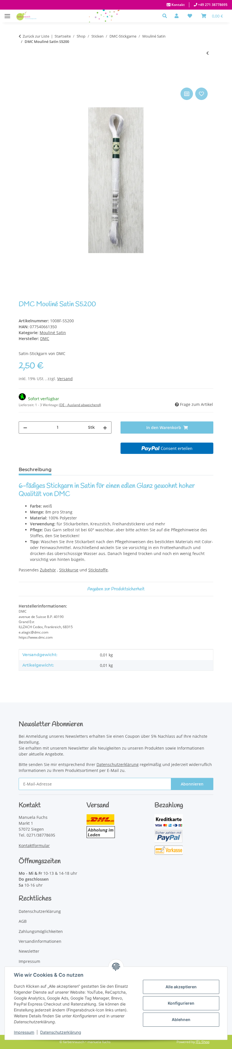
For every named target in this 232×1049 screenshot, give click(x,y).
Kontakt (178, 4)
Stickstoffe (98, 570)
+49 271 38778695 (212, 4)
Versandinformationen (40, 941)
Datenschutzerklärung (60, 1032)
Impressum (24, 1032)
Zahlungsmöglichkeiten (41, 931)
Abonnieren (192, 784)
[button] (166, 15)
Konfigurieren (181, 1003)
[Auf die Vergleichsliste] (187, 94)
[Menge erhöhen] (105, 427)
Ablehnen (181, 1019)
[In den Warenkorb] (23, 80)
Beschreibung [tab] (35, 469)
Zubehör (48, 570)
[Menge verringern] (25, 427)
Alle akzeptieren (181, 986)
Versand (65, 378)
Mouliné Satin (53, 332)
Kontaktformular (34, 845)
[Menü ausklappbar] (7, 13)
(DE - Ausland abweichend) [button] (80, 404)
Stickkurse (68, 570)
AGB (23, 921)
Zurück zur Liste (36, 36)
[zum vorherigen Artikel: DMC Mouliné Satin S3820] (207, 53)
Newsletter (29, 951)
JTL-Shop (202, 1041)
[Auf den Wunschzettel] (201, 94)
